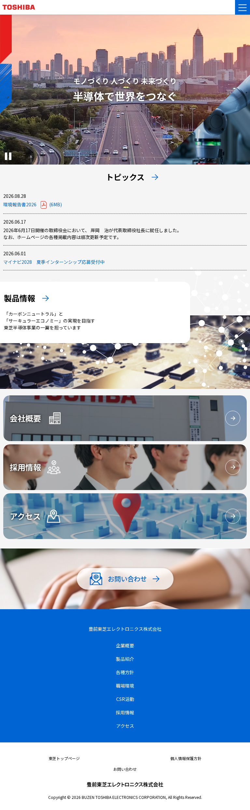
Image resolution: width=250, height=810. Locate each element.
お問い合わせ (125, 769)
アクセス (125, 726)
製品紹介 (125, 659)
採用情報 (125, 712)
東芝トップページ (64, 758)
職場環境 (125, 685)
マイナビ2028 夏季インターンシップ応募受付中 (53, 262)
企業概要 (125, 645)
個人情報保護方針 (185, 758)
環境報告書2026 (32, 204)
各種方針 (125, 672)
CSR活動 (125, 699)
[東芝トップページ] (21, 3)
